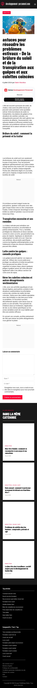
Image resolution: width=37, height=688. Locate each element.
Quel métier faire (7, 615)
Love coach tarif (7, 653)
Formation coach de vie (9, 634)
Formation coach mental (9, 648)
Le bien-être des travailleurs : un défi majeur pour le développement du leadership (18, 568)
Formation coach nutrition (10, 645)
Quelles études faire (8, 604)
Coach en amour (7, 617)
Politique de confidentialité (10, 668)
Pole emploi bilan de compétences (12, 609)
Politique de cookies (8, 672)
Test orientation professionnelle (12, 632)
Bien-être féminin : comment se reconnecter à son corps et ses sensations (16, 451)
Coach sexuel (6, 656)
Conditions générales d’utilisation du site (14, 670)
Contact (5, 676)
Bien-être (6, 12)
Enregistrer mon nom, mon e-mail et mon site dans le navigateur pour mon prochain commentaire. (19, 390)
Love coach (6, 640)
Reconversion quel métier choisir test (13, 599)
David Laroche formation (10, 596)
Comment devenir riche (9, 593)
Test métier (6, 612)
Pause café (16, 485)
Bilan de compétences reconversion (13, 607)
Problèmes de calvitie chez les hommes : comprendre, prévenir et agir (17, 529)
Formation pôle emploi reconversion (13, 643)
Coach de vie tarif (8, 637)
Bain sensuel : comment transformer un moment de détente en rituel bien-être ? (18, 490)
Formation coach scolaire (10, 651)
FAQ (4, 674)
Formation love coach (9, 601)
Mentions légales (7, 666)
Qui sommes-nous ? (8, 663)
